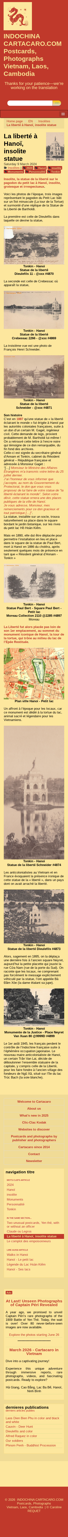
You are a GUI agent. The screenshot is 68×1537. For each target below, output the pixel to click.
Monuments (15, 171)
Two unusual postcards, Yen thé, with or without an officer (33, 1224)
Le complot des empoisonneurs (29, 1241)
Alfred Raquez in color (21, 1436)
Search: (12, 97)
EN (30, 121)
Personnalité (37, 171)
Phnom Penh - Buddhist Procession (31, 1445)
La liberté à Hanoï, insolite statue (31, 1236)
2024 (29, 167)
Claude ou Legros (19, 1231)
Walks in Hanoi (17, 1255)
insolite (56, 167)
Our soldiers (14, 1441)
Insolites (44, 121)
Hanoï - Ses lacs (18, 1269)
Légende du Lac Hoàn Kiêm (26, 1264)
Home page (15, 121)
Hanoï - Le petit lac (20, 1259)
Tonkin (55, 171)
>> (57, 103)
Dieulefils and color (19, 1431)
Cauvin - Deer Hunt (19, 1426)
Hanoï (42, 167)
